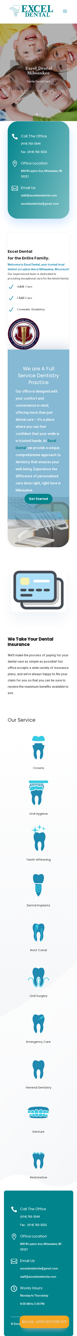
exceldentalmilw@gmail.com (40, 203)
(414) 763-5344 (30, 143)
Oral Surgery (38, 996)
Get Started (38, 499)
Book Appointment (44, 1322)
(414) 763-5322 (37, 151)
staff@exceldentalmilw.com (39, 195)
